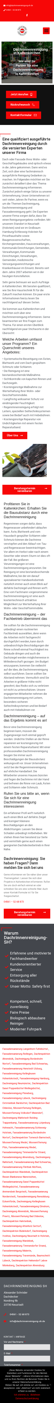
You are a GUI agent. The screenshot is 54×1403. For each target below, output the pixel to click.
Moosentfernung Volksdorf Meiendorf (22, 1112)
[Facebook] (27, 15)
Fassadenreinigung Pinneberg (17, 1093)
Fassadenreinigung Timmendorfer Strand (23, 1152)
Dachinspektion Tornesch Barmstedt (31, 1137)
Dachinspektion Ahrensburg (30, 1265)
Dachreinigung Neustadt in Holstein (30, 1236)
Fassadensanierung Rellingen (17, 1053)
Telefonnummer (12, 1365)
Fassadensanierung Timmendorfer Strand (24, 1245)
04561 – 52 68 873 (14, 901)
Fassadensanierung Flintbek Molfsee (21, 1167)
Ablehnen (35, 1394)
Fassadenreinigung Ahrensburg (18, 1157)
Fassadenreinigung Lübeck (16, 1098)
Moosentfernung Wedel (14, 1142)
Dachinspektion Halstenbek (16, 1221)
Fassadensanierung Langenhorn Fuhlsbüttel (25, 1049)
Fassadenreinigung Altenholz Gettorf (21, 1226)
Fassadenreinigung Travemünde (18, 1255)
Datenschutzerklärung (27, 1398)
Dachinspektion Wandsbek (16, 1172)
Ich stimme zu (21, 1394)
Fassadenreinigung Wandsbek (17, 1240)
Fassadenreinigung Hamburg (34, 1078)
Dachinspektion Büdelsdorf (16, 1231)
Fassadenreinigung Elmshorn (34, 1206)
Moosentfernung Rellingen (27, 1108)
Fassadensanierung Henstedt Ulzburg (22, 1068)
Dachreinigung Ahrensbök (15, 1211)
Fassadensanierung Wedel (22, 1147)
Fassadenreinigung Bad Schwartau (30, 1063)
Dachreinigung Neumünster (16, 1083)
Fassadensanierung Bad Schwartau (32, 1162)
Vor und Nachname (14, 1342)
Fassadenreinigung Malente (16, 1250)
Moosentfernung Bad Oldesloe (27, 1216)
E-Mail (7, 1353)
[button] (46, 30)
